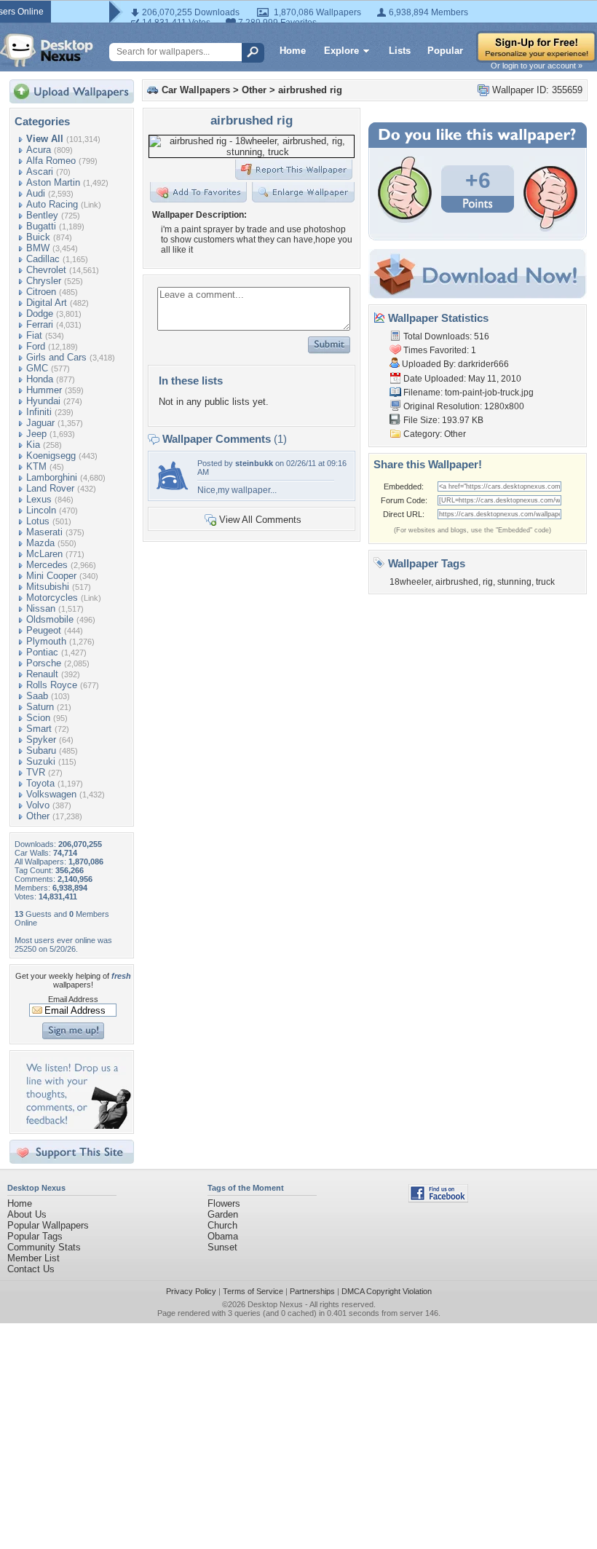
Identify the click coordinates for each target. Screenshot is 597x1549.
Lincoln (41, 510)
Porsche (43, 663)
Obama (222, 1236)
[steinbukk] (172, 491)
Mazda (40, 542)
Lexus (39, 499)
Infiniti (39, 411)
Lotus (38, 521)
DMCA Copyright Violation (386, 1291)
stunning (514, 582)
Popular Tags (35, 1236)
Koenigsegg (51, 455)
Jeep (36, 433)
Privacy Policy (191, 1291)
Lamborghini (51, 477)
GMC (37, 368)
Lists (400, 50)
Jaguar (40, 422)
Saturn (40, 706)
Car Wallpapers (196, 89)
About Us (27, 1214)
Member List (33, 1258)
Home (293, 50)
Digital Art (46, 302)
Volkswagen (51, 794)
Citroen (41, 291)
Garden (222, 1214)
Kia (33, 444)
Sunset (222, 1247)
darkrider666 (483, 364)
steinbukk (254, 463)
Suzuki (40, 761)
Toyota (40, 783)
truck (545, 582)
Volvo (38, 805)
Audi (35, 193)
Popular (445, 50)
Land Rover (50, 488)
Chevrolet (46, 269)
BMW (38, 248)
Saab (37, 695)
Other (38, 816)
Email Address (73, 999)
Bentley (42, 215)
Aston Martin (53, 182)
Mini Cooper (51, 575)
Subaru (41, 750)
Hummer (44, 390)
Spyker (41, 739)
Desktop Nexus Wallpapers (46, 50)
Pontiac (42, 652)
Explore (341, 50)
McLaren (44, 553)
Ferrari (39, 324)
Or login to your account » (536, 65)
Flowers (223, 1203)
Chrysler (43, 280)
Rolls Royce (51, 684)
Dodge (39, 313)
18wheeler (410, 582)
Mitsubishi (47, 586)
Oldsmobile (50, 619)
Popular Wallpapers (48, 1225)
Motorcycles (52, 597)
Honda (39, 379)
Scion (38, 717)
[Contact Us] (76, 1125)
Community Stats (44, 1247)
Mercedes (47, 564)
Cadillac (43, 258)
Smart (39, 728)
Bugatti (41, 226)
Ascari (39, 171)
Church (222, 1225)
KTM (36, 466)
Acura (38, 149)
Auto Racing (52, 204)
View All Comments (260, 519)
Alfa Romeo (51, 160)
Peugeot (43, 630)
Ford (35, 346)
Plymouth (46, 641)
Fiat (34, 335)
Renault (42, 674)
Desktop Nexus (275, 1304)
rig (488, 582)
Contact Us (31, 1269)
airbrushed (456, 582)
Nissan (40, 608)
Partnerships (312, 1291)
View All (44, 138)
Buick (38, 237)
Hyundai (43, 400)
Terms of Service (253, 1291)
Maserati (44, 532)
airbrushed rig (310, 89)
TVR (35, 772)
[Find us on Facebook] (438, 1199)
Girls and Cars (56, 357)
